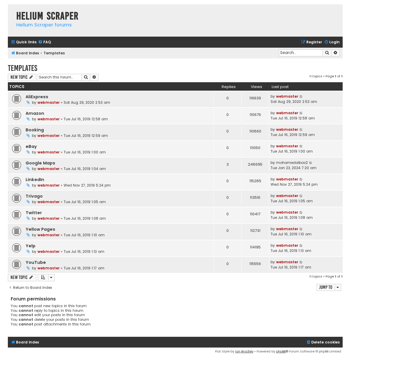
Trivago (34, 196)
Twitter (34, 213)
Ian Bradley (244, 351)
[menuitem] (44, 42)
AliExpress (37, 97)
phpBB (281, 351)
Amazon (35, 113)
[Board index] (10, 10)
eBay (31, 146)
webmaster (48, 102)
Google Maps (40, 163)
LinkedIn (35, 179)
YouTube (36, 262)
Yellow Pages (40, 229)
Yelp (30, 246)
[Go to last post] (301, 96)
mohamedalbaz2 (292, 162)
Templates (22, 68)
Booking (35, 130)
